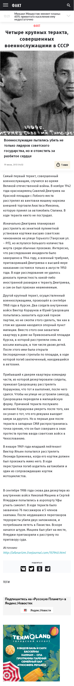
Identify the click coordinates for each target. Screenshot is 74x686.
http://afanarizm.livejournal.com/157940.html (34, 552)
